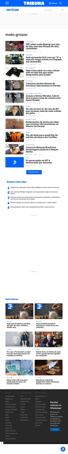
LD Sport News (24, 417)
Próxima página (33, 172)
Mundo (7, 417)
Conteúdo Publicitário (41, 420)
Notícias (13, 9)
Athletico (22, 409)
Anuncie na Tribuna (40, 407)
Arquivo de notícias (10, 438)
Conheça (55, 429)
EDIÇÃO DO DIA (24, 401)
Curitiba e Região (10, 396)
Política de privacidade (41, 412)
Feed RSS (37, 425)
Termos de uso (39, 414)
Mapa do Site (38, 422)
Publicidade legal (40, 409)
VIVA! (21, 396)
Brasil (6, 414)
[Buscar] (62, 9)
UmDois (22, 407)
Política (7, 420)
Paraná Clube (23, 414)
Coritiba (22, 412)
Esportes (22, 404)
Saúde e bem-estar (10, 430)
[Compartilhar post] (40, 51)
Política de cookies (40, 417)
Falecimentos (9, 428)
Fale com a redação (40, 404)
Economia (8, 422)
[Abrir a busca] (61, 3)
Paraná (7, 401)
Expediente (38, 401)
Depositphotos (24, 420)
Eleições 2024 (9, 399)
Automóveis (8, 425)
